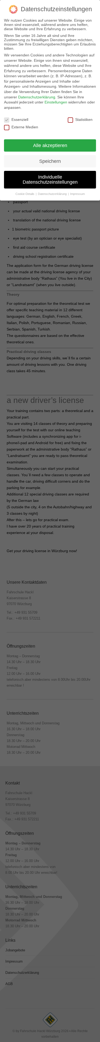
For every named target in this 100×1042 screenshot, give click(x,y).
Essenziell (19, 119)
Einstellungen (56, 102)
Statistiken (84, 119)
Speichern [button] (50, 161)
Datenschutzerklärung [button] (52, 193)
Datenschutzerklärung (36, 97)
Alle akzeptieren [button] (50, 145)
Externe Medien (24, 127)
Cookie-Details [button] (25, 193)
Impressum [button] (77, 193)
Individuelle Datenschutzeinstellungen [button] (50, 179)
